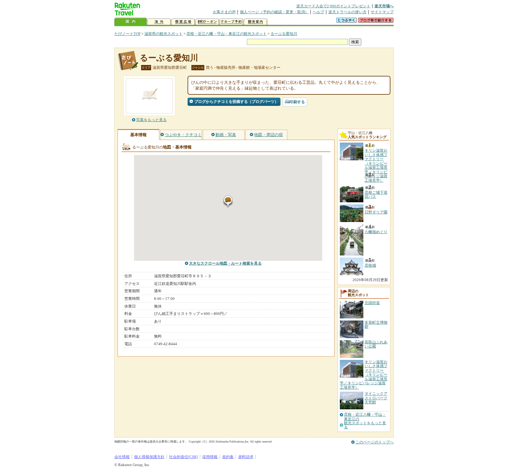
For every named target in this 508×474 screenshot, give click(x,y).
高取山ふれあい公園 (376, 344)
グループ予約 (231, 22)
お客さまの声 (224, 12)
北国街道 (372, 303)
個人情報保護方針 (149, 457)
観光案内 (255, 22)
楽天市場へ (384, 6)
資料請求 (245, 457)
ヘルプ (318, 12)
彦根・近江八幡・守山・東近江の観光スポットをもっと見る (365, 421)
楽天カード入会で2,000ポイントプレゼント (333, 6)
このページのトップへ (374, 442)
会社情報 (122, 457)
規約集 (228, 457)
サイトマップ (382, 12)
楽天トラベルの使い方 (347, 12)
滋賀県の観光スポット (163, 33)
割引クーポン (207, 22)
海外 (159, 22)
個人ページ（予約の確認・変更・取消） (274, 12)
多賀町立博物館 (376, 324)
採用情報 (210, 457)
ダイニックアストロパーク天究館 (376, 397)
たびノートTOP (127, 33)
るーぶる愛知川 (283, 33)
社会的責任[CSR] (183, 457)
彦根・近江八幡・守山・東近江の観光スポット (226, 33)
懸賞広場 (183, 22)
